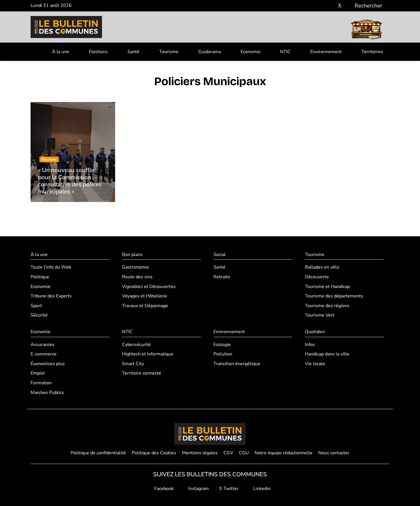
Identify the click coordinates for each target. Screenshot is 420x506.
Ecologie (222, 344)
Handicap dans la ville (327, 354)
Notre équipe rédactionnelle (284, 453)
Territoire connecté (141, 373)
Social (219, 254)
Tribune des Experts (51, 296)
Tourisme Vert (319, 315)
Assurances (43, 344)
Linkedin (261, 488)
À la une (60, 52)
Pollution (222, 354)
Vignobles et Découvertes (149, 286)
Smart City (133, 364)
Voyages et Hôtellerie (144, 296)
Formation (41, 383)
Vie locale (315, 364)
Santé (133, 52)
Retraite (221, 277)
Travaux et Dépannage (145, 306)
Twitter (230, 488)
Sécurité (39, 315)
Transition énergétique (236, 364)
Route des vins (137, 277)
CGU (244, 453)
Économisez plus (48, 364)
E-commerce (44, 354)
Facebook (163, 488)
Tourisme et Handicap (327, 286)
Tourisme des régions (327, 306)
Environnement (326, 52)
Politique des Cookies (154, 453)
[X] (340, 5)
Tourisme (169, 52)
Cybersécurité (136, 344)
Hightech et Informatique (147, 354)
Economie (251, 52)
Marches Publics (47, 392)
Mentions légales (200, 453)
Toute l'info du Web (51, 267)
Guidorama (209, 52)
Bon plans (132, 254)
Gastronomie (135, 267)
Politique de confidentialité (98, 453)
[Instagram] (331, 5)
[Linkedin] (348, 5)
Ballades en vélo (322, 267)
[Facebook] (323, 5)
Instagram (198, 488)
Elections (98, 52)
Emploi (38, 373)
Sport (36, 306)
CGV (228, 453)
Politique (40, 277)
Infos (310, 344)
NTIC (285, 52)
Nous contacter (333, 453)
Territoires (372, 52)
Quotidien (315, 332)
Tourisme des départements (334, 296)
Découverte (317, 277)
